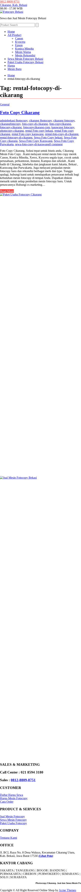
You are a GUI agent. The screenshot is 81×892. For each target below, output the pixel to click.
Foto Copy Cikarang (20, 112)
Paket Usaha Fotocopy (13, 823)
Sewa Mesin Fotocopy (13, 819)
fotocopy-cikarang (11, 127)
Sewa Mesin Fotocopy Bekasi (25, 58)
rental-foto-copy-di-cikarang (61, 134)
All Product (14, 35)
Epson (19, 45)
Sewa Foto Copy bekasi (48, 137)
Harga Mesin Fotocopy (14, 798)
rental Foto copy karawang (28, 134)
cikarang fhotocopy (40, 120)
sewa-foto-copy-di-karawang (32, 144)
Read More (7, 191)
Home (11, 31)
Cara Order (6, 801)
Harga (11, 65)
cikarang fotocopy (64, 120)
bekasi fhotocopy (17, 120)
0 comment (56, 144)
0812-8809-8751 (23, 780)
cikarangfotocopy (10, 124)
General (4, 104)
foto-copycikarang (60, 124)
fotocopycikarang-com (36, 127)
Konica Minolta (24, 48)
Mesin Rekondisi (25, 55)
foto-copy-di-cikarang (35, 124)
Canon (19, 38)
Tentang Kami (8, 837)
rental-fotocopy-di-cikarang (16, 137)
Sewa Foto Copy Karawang (35, 141)
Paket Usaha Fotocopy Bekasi (25, 62)
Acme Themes (67, 890)
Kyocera (20, 41)
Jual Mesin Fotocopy (12, 816)
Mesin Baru (14, 69)
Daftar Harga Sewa (11, 794)
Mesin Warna (23, 52)
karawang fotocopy (62, 127)
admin (3, 120)
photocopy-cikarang (12, 130)
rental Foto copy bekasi (39, 130)
